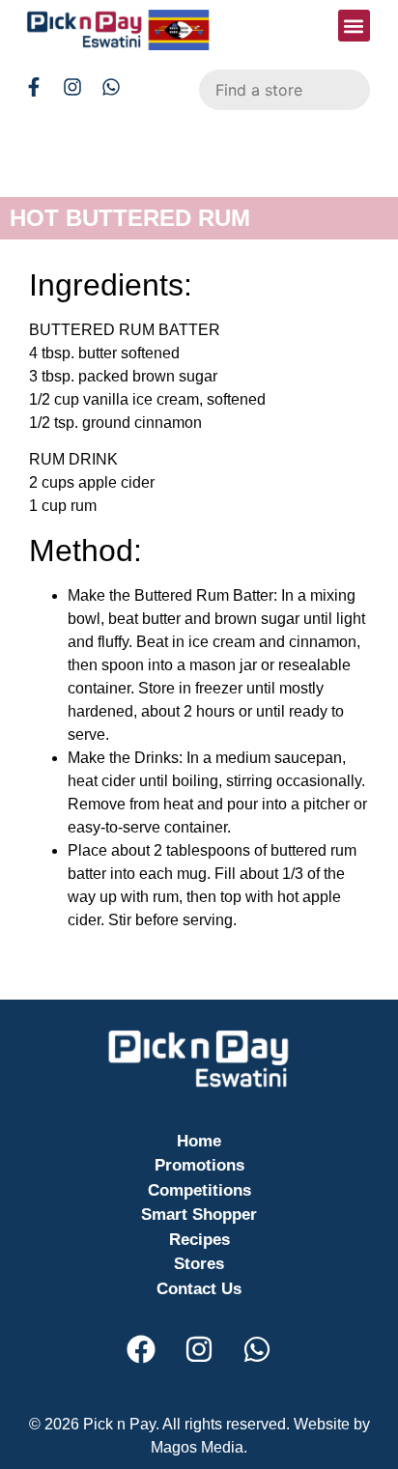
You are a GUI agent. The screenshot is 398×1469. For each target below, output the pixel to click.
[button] (354, 26)
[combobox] (284, 90)
